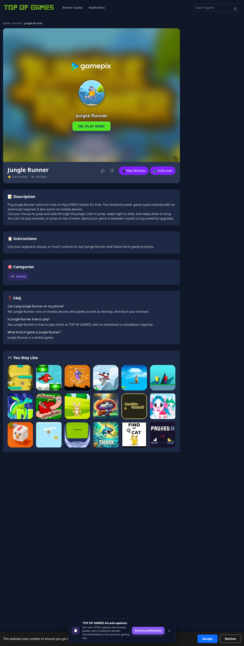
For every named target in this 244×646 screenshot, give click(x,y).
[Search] (235, 9)
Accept (207, 639)
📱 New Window (133, 171)
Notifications (97, 7)
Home (6, 23)
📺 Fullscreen (162, 171)
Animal (17, 23)
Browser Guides (73, 7)
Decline (230, 639)
